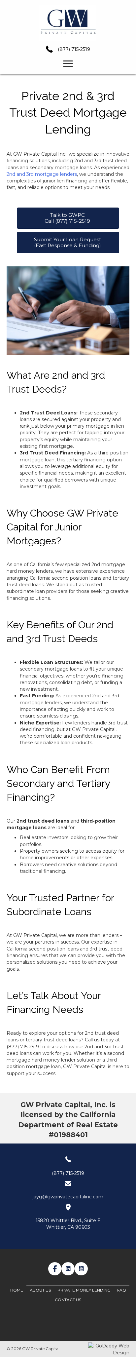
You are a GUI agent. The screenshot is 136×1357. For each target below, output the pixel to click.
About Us (40, 1290)
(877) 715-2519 (74, 49)
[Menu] (68, 63)
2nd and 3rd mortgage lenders (42, 174)
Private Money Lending (84, 1290)
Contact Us (68, 1299)
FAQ (121, 1290)
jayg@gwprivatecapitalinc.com (68, 1197)
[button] (54, 1268)
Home (16, 1290)
